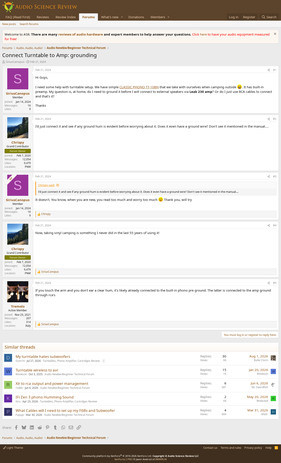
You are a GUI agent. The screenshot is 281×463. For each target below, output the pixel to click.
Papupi (20, 415)
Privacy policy (253, 448)
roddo (19, 388)
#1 (274, 70)
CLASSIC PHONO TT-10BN (139, 87)
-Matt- (264, 414)
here (204, 34)
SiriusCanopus (15, 62)
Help (268, 448)
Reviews (43, 17)
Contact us (210, 448)
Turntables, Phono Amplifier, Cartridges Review (71, 361)
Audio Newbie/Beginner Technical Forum (69, 374)
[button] (122, 17)
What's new (110, 17)
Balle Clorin (261, 360)
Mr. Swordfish (260, 387)
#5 (274, 283)
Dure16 (20, 361)
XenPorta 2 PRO (123, 459)
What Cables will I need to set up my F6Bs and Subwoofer (65, 410)
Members (158, 17)
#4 (274, 225)
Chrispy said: (46, 185)
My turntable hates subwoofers (43, 356)
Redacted (262, 401)
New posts (9, 24)
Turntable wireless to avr (37, 370)
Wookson (21, 374)
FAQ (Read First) (17, 17)
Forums (88, 17)
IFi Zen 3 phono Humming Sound (45, 397)
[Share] (269, 70)
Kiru (18, 401)
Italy (28, 326)
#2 (274, 119)
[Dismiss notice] (274, 34)
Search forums (29, 24)
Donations (136, 17)
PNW (28, 167)
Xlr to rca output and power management (52, 383)
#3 (274, 176)
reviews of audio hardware (81, 34)
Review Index (66, 17)
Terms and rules (231, 448)
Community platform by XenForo (117, 456)
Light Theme (14, 448)
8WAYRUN (161, 459)
